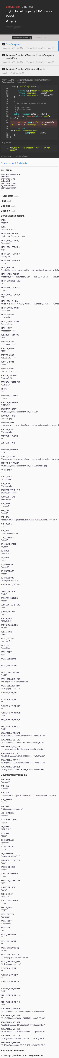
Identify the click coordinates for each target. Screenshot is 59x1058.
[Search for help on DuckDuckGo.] (11, 21)
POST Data (7, 196)
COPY (10, 28)
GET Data (6, 170)
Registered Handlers (12, 1050)
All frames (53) (40, 37)
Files (3, 200)
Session (5, 210)
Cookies (5, 205)
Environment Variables (14, 774)
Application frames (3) (22, 37)
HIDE (17, 28)
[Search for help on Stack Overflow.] (15, 21)
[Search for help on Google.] (7, 21)
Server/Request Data (13, 215)
